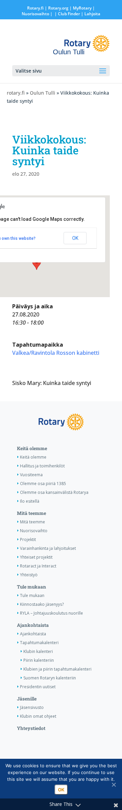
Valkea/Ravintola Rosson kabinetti (55, 352)
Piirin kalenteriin (38, 660)
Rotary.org (58, 8)
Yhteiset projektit (36, 557)
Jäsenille (27, 699)
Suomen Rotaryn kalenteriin (49, 678)
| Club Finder (67, 14)
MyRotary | (84, 8)
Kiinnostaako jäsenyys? (42, 604)
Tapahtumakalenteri (39, 642)
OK (75, 238)
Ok (61, 789)
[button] (36, 263)
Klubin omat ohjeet (38, 716)
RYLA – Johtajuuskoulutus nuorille (51, 613)
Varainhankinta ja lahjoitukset (48, 548)
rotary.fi (16, 93)
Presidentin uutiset (38, 687)
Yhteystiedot (31, 728)
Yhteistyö (29, 575)
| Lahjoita (90, 14)
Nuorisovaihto (35, 14)
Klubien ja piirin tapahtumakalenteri (57, 669)
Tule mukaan (31, 587)
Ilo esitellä (29, 501)
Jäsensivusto (32, 707)
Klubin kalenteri (38, 651)
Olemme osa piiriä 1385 (43, 483)
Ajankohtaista (33, 625)
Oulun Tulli (42, 93)
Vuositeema (31, 475)
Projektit (28, 539)
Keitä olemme (32, 448)
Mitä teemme (31, 513)
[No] (113, 784)
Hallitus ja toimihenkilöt (42, 466)
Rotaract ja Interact (38, 566)
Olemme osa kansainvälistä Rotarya (54, 492)
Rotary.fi (35, 8)
